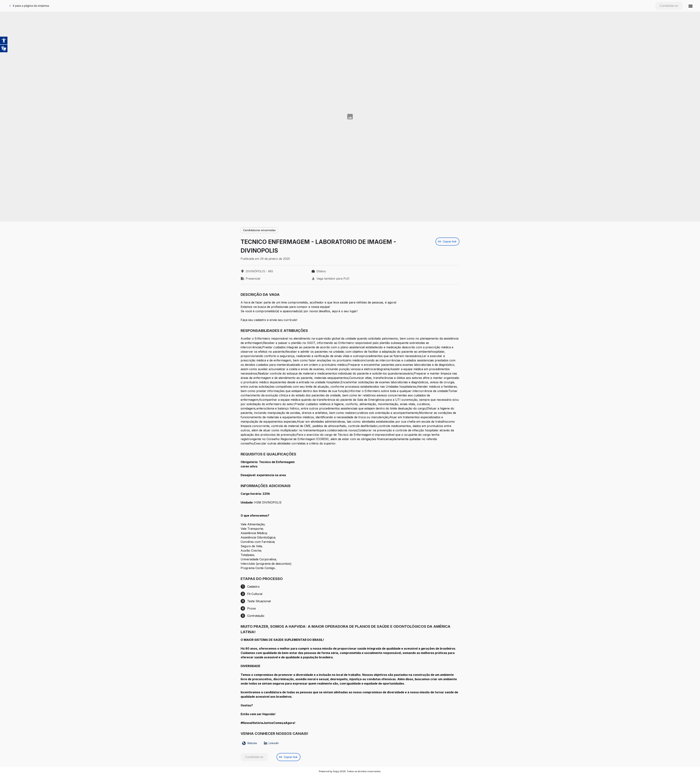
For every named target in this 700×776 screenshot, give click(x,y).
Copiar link (449, 241)
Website (252, 743)
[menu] (690, 5)
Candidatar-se (669, 5)
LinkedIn (274, 743)
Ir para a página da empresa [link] (31, 5)
